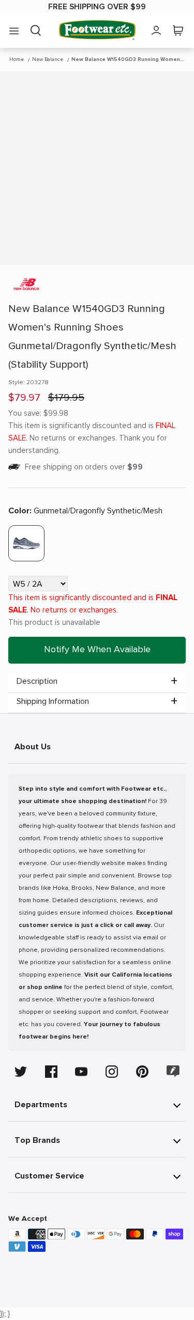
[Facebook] (51, 1071)
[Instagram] (112, 1071)
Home (16, 59)
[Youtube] (81, 1071)
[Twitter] (20, 1071)
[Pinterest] (142, 1071)
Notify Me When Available (97, 649)
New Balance (47, 59)
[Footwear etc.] (97, 30)
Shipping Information (53, 701)
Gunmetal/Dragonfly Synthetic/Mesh (85, 511)
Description (37, 681)
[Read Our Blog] (173, 1071)
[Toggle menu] (14, 30)
